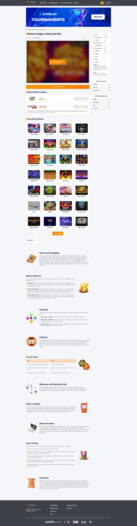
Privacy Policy (54, 505)
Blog (51, 514)
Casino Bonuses (53, 3)
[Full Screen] (88, 37)
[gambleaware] (53, 522)
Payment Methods (72, 505)
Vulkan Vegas (42, 106)
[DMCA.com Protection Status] (75, 522)
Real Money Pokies (65, 3)
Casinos (76, 3)
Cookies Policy (54, 508)
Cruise (40, 98)
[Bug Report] (84, 37)
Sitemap (69, 508)
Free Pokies (43, 3)
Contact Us (53, 511)
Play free (57, 62)
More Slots (57, 233)
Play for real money (57, 87)
